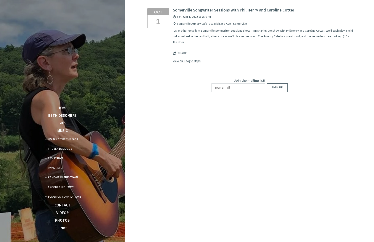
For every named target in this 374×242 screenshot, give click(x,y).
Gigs (62, 123)
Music (62, 131)
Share (182, 53)
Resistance (55, 158)
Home (62, 108)
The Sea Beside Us (60, 149)
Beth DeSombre (62, 116)
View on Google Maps (187, 61)
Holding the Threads (63, 139)
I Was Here (55, 168)
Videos (62, 213)
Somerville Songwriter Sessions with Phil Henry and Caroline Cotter (233, 10)
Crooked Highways (61, 187)
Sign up (277, 87)
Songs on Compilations (64, 197)
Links (63, 228)
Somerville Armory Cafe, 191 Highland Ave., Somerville (212, 24)
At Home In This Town (63, 177)
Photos (62, 221)
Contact (63, 205)
